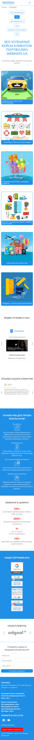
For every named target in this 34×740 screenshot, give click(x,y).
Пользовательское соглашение (12, 693)
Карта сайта (5, 698)
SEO (17, 17)
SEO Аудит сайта (7, 711)
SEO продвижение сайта (10, 704)
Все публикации (17, 13)
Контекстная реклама (17, 30)
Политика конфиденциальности (13, 696)
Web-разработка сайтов (9, 706)
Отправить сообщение (17, 671)
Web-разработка (17, 21)
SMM (17, 25)
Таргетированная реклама (10, 709)
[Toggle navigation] (29, 3)
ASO (17, 34)
